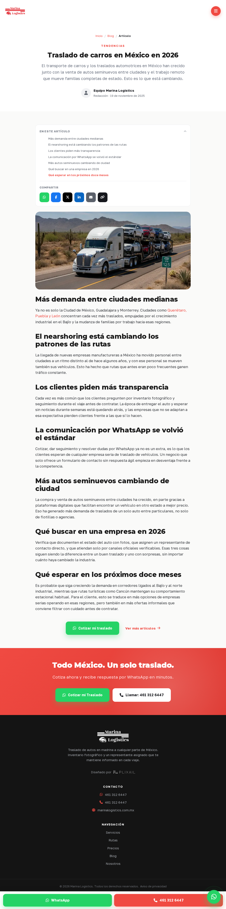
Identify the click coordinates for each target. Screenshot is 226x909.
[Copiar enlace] (102, 197)
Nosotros (113, 863)
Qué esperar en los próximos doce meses (78, 175)
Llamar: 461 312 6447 (145, 695)
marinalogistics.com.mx (116, 810)
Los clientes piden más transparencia (74, 150)
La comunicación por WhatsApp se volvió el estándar (84, 157)
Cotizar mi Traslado (85, 695)
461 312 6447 (116, 795)
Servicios (113, 832)
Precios (113, 848)
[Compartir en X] (67, 197)
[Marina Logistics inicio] (15, 11)
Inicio (99, 36)
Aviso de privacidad (153, 886)
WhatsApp (60, 900)
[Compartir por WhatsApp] (44, 197)
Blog (110, 36)
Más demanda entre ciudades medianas (75, 138)
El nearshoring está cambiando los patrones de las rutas (87, 144)
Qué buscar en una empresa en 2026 (73, 169)
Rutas (113, 840)
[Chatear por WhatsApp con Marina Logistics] (214, 897)
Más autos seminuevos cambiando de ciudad (79, 163)
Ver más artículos (140, 628)
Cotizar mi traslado (95, 628)
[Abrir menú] (216, 11)
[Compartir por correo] (91, 197)
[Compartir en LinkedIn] (79, 197)
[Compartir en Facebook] (56, 197)
